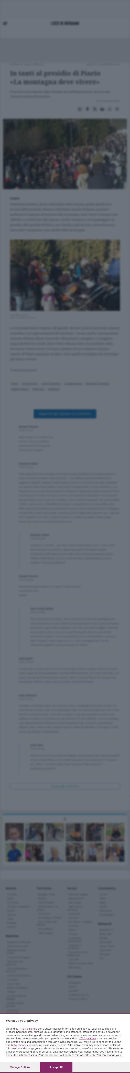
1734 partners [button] (28, 1028)
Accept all (56, 1067)
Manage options (20, 1067)
